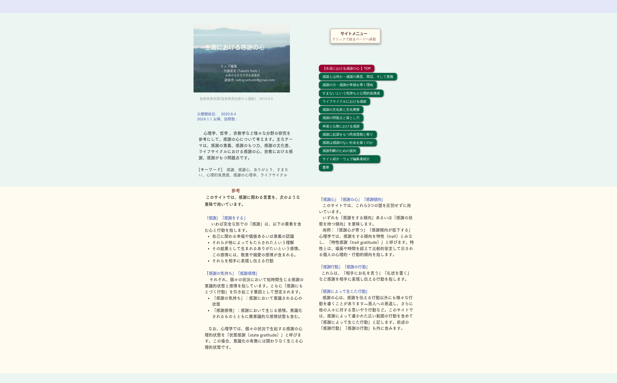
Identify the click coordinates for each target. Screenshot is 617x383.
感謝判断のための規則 (339, 151)
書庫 (325, 167)
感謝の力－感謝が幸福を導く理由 (347, 85)
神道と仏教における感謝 (341, 126)
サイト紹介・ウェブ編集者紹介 (349, 159)
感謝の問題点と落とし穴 (341, 118)
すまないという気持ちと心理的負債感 (351, 93)
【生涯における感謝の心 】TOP (346, 68)
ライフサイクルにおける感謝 (344, 101)
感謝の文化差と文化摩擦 (341, 109)
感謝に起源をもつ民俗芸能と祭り (347, 134)
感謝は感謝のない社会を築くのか (347, 142)
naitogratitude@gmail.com (255, 80)
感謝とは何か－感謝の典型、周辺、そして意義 (357, 76)
